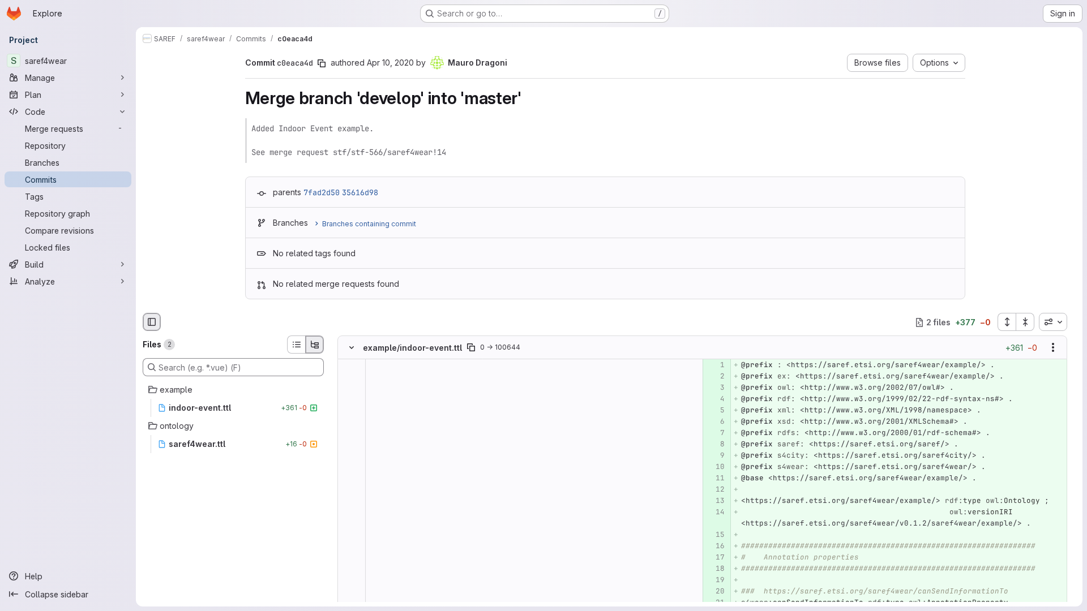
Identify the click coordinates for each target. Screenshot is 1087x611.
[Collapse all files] (1025, 322)
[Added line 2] (715, 376)
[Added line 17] (715, 557)
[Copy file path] (471, 348)
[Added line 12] (715, 490)
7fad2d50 (321, 192)
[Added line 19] (715, 580)
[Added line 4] (715, 399)
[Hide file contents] (351, 348)
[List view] (296, 344)
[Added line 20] (715, 591)
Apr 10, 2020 (390, 62)
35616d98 (360, 192)
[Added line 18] (715, 569)
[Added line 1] (715, 365)
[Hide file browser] (152, 322)
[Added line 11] (715, 478)
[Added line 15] (715, 535)
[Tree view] (315, 344)
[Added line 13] (715, 501)
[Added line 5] (715, 410)
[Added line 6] (715, 422)
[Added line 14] (715, 512)
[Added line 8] (715, 444)
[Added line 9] (715, 456)
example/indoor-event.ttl (412, 347)
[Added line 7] (715, 433)
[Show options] (1053, 348)
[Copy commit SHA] (321, 63)
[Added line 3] (715, 388)
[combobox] (1053, 322)
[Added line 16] (715, 546)
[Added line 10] (715, 467)
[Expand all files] (1007, 322)
